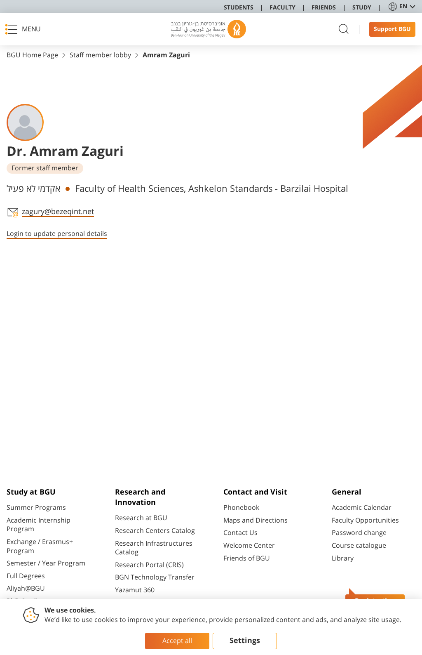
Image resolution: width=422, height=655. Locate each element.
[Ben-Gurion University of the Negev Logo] (208, 29)
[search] (344, 29)
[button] (25, 29)
